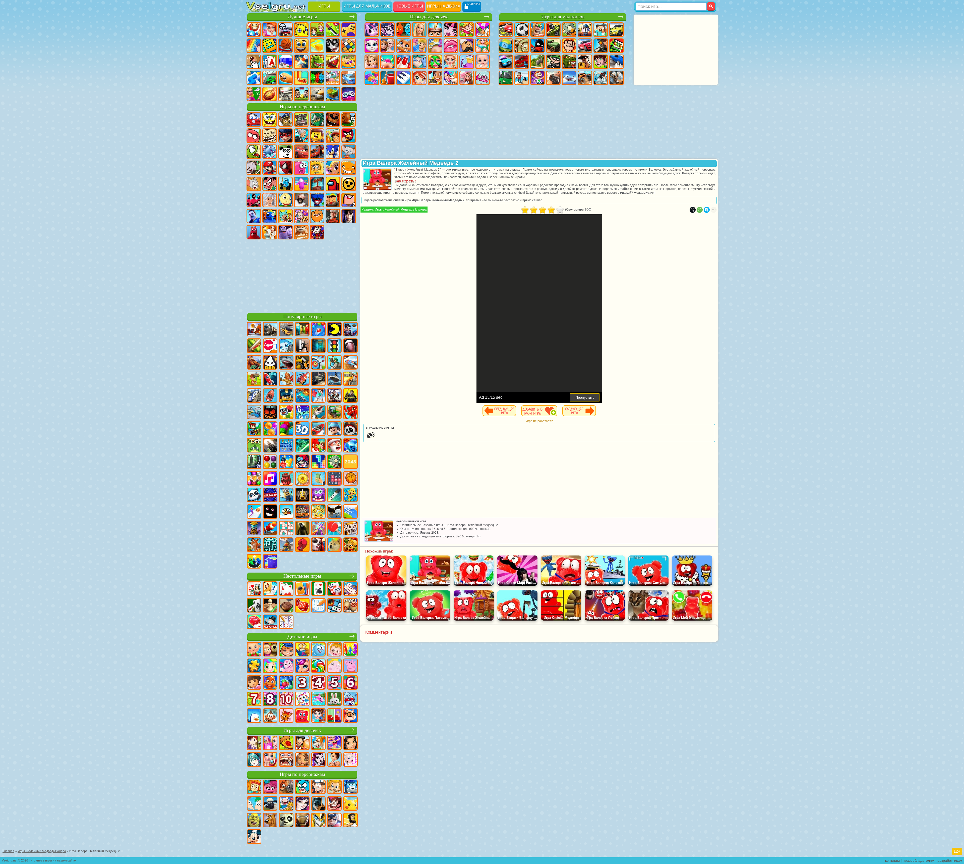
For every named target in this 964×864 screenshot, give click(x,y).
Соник (333, 151)
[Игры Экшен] (254, 329)
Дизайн (372, 78)
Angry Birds (348, 135)
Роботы (616, 45)
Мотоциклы (521, 45)
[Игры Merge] (254, 562)
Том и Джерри (254, 184)
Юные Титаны (269, 184)
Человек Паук (285, 168)
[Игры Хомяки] (350, 716)
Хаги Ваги (317, 200)
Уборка (387, 78)
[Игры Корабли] (334, 379)
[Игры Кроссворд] (302, 412)
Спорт (285, 45)
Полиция (506, 62)
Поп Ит (254, 45)
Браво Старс (348, 184)
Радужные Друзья (269, 216)
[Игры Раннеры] (286, 495)
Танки (553, 29)
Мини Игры (348, 62)
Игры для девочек (429, 17)
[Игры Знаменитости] (350, 760)
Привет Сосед (254, 216)
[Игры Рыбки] (270, 683)
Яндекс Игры (348, 29)
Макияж (435, 62)
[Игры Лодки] (270, 396)
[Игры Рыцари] (350, 545)
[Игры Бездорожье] (318, 379)
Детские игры (302, 636)
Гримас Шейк (285, 232)
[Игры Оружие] (270, 445)
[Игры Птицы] (334, 512)
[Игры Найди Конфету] (318, 666)
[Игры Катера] (318, 429)
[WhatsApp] (700, 210)
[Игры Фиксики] (254, 787)
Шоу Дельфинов (269, 151)
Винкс (419, 78)
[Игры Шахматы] (270, 606)
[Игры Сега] (286, 445)
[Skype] (707, 210)
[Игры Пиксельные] (254, 429)
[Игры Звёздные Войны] (302, 445)
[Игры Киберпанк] (350, 396)
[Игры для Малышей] (254, 649)
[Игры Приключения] (254, 379)
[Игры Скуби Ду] (270, 820)
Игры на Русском (285, 62)
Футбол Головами (301, 94)
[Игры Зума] (286, 429)
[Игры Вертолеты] (302, 379)
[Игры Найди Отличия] (334, 716)
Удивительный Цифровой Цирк (317, 232)
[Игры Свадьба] (270, 760)
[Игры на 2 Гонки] (350, 363)
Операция (419, 62)
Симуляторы (285, 29)
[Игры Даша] (254, 683)
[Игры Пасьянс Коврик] (254, 606)
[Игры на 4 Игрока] (302, 329)
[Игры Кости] (254, 622)
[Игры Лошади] (254, 363)
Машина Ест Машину (569, 62)
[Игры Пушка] (270, 528)
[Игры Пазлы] (254, 666)
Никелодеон (333, 78)
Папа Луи (466, 45)
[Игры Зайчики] (334, 699)
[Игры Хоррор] (270, 512)
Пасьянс (269, 62)
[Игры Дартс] (302, 512)
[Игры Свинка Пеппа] (350, 666)
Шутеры (521, 78)
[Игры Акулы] (286, 363)
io (317, 45)
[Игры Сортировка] (270, 562)
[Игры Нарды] (302, 606)
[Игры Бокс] (302, 545)
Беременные (482, 45)
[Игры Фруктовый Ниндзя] (254, 346)
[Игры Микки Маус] (254, 837)
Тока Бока (285, 216)
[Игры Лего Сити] (286, 396)
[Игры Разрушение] (302, 479)
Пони (372, 29)
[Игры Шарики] (270, 429)
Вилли (254, 119)
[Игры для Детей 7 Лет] (254, 699)
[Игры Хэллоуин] (270, 412)
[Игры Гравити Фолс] (318, 787)
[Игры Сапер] (334, 606)
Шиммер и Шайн (333, 168)
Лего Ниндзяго (317, 119)
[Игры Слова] (318, 512)
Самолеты (569, 78)
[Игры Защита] (334, 363)
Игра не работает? (539, 421)
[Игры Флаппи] (286, 512)
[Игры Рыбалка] (318, 412)
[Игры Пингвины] (254, 716)
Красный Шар (254, 135)
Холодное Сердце (387, 45)
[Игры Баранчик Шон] (270, 804)
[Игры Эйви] (302, 760)
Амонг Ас (333, 184)
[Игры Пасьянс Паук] (318, 589)
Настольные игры (302, 576)
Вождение (285, 94)
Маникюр (403, 62)
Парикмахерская (435, 45)
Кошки (403, 45)
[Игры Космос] (270, 379)
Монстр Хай (451, 29)
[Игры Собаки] (318, 743)
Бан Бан (254, 232)
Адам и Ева (317, 168)
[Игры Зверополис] (286, 787)
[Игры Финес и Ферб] (254, 804)
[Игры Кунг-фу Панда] (286, 820)
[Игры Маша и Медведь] (270, 649)
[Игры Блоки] (286, 462)
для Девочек (269, 29)
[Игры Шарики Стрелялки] (318, 329)
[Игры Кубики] (286, 412)
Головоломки (301, 78)
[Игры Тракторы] (334, 412)
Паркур (600, 78)
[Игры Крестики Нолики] (286, 622)
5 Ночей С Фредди (333, 119)
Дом (466, 78)
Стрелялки (553, 78)
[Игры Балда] (350, 528)
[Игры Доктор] (318, 396)
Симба (317, 216)
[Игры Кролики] (350, 699)
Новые (254, 29)
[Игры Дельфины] (318, 699)
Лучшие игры (302, 17)
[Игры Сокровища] (254, 479)
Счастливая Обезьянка (348, 168)
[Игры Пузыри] (286, 683)
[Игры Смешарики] (318, 649)
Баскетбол (269, 94)
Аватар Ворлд (301, 216)
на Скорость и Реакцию (254, 78)
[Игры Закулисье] (302, 528)
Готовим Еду (435, 78)
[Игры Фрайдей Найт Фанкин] (302, 462)
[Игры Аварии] (254, 412)
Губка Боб (269, 119)
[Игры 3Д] (302, 429)
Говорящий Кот (301, 119)
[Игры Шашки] (286, 606)
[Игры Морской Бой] (302, 396)
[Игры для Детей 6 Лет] (350, 683)
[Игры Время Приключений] (286, 804)
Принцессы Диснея (451, 62)
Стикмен (537, 45)
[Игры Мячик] (350, 479)
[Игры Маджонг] (270, 589)
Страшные (333, 45)
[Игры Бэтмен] (318, 804)
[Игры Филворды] (334, 479)
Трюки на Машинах (269, 78)
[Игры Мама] (334, 760)
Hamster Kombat (301, 232)
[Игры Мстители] (334, 820)
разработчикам (949, 860)
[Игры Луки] (318, 363)
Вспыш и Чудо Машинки (317, 151)
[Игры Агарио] (270, 346)
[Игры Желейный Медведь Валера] (302, 716)
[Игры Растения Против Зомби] (334, 462)
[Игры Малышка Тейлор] (318, 716)
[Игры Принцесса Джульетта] (270, 666)
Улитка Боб (348, 119)
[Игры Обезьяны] (270, 716)
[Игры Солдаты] (334, 429)
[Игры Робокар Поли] (350, 787)
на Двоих (317, 29)
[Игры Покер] (334, 589)
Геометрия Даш (269, 45)
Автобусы (506, 78)
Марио (269, 168)
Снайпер (600, 45)
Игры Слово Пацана (333, 216)
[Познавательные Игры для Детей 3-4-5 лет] (302, 649)
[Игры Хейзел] (334, 649)
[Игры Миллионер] (270, 495)
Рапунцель (372, 62)
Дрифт (616, 62)
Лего (317, 135)
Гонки (585, 45)
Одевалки (419, 45)
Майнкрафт (600, 29)
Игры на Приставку (348, 94)
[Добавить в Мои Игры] (539, 410)
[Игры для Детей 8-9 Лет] (270, 699)
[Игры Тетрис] (318, 462)
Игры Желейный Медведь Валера (401, 209)
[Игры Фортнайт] (334, 396)
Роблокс (333, 200)
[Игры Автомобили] (286, 329)
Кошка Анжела (372, 45)
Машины (616, 29)
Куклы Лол (482, 78)
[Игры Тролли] (270, 787)
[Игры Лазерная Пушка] (254, 445)
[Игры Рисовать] (302, 699)
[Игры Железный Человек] (302, 820)
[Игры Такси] (350, 379)
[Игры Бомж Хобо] (350, 820)
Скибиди (269, 232)
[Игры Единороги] (302, 666)
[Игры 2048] (350, 462)
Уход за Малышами (482, 62)
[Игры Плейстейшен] (254, 545)
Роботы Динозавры (521, 62)
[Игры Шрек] (254, 820)
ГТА (585, 62)
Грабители (553, 62)
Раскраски (482, 29)
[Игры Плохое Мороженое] (270, 363)
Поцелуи (451, 45)
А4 (269, 200)
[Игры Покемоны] (350, 804)
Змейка (285, 78)
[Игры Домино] (350, 589)
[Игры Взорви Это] (286, 346)
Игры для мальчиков (367, 6)
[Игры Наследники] (302, 804)
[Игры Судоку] (318, 606)
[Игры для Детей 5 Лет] (334, 683)
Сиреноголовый (317, 184)
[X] (693, 210)
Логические (348, 45)
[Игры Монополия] (270, 622)
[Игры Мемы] (334, 545)
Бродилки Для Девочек (466, 29)
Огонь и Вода (403, 29)
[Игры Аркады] (334, 329)
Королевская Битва (585, 29)
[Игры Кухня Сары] (254, 743)
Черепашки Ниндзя (506, 45)
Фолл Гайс (301, 184)
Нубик (348, 200)
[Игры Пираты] (350, 429)
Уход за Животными (451, 78)
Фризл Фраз (301, 168)
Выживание (537, 62)
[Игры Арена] (286, 379)
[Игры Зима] (350, 512)
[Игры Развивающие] (286, 649)
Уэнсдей (348, 216)
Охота (616, 78)
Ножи (301, 62)
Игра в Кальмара (254, 200)
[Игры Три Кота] (286, 716)
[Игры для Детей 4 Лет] (318, 683)
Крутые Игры (348, 78)
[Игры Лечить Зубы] (286, 760)
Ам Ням (254, 151)
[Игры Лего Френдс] (350, 743)
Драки (569, 45)
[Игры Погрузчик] (302, 363)
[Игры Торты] (286, 479)
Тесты (435, 29)
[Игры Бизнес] (318, 479)
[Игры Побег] (302, 346)
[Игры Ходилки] (254, 512)
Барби (419, 29)
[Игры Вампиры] (318, 545)
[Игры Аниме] (254, 760)
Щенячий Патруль (285, 119)
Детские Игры (301, 29)
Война (317, 94)
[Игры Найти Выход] (318, 346)
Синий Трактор (285, 184)
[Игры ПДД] (334, 346)
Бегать (537, 78)
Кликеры (254, 62)
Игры (324, 6)
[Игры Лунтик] (286, 666)
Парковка (506, 29)
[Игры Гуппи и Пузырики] (334, 787)
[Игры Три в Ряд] (350, 445)
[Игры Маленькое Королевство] (334, 666)
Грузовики (553, 45)
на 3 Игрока (317, 78)
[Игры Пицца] (286, 743)
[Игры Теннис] (334, 528)
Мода (466, 62)
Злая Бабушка (301, 135)
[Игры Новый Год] (334, 445)
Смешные (301, 45)
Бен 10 (600, 62)
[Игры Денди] (302, 495)
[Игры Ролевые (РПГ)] (350, 329)
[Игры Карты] (286, 589)
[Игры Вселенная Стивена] (334, 804)
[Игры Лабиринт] (270, 545)
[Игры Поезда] (254, 396)
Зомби (569, 29)
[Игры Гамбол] (302, 787)
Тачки (301, 151)
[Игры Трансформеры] (318, 820)
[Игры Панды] (254, 495)
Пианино (403, 78)
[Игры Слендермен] (350, 346)
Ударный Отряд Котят (254, 168)
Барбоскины (348, 151)
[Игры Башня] (254, 528)
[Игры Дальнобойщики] (270, 329)
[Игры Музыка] (270, 479)
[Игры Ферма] (318, 445)
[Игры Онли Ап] (286, 545)
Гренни (301, 200)
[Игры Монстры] (318, 495)
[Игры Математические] (350, 649)
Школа (254, 94)
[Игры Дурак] (254, 589)
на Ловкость (333, 29)
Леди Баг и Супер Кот (285, 135)
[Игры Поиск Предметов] (254, 462)
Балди (285, 200)
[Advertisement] (302, 275)
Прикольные (333, 62)
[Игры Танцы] (334, 743)
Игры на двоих (443, 6)
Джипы (585, 78)
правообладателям (918, 860)
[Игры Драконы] (350, 412)
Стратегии (537, 29)
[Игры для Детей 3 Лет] (302, 683)
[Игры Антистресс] (350, 495)
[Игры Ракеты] (334, 495)
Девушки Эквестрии (387, 29)
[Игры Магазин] (270, 743)
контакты (892, 860)
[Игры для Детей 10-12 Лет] (286, 699)
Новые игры (409, 6)
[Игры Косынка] (302, 589)
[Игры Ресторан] (302, 743)
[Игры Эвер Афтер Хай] (318, 760)
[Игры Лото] (350, 606)
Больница (387, 62)
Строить (333, 94)
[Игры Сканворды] (286, 528)
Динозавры (317, 62)
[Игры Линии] (270, 462)
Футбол (521, 29)
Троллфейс (269, 135)
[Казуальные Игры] (318, 528)
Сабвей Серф (333, 135)
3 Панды (285, 151)
